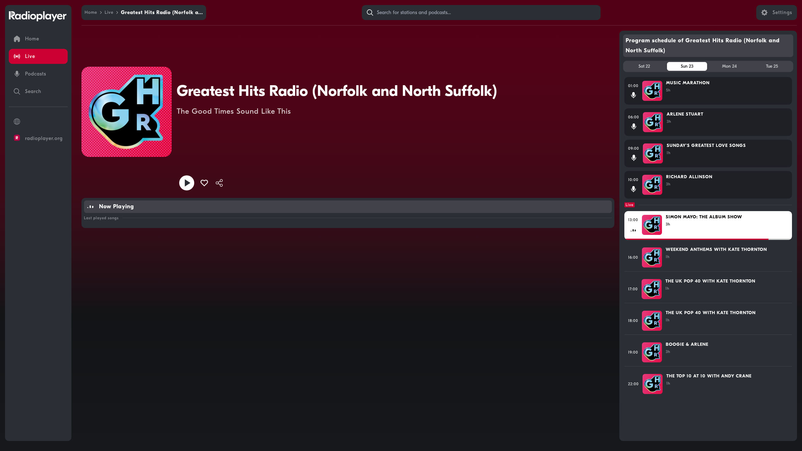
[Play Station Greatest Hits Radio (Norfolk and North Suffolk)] (186, 182)
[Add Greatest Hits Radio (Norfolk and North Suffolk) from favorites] (204, 183)
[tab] (644, 66)
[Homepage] (37, 16)
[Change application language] (38, 121)
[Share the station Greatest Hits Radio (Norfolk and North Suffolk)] (219, 183)
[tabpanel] (708, 256)
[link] (91, 12)
